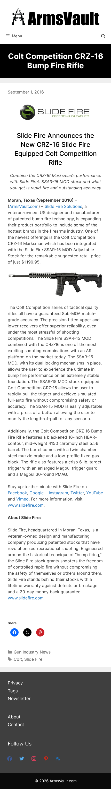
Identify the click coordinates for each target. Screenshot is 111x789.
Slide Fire (33, 659)
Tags (13, 690)
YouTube (94, 492)
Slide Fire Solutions (63, 206)
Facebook (17, 492)
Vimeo (22, 499)
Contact (16, 724)
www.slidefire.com (26, 505)
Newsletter (19, 698)
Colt (18, 659)
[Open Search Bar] (103, 36)
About (14, 716)
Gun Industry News (32, 652)
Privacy (15, 682)
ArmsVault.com (23, 206)
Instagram (58, 492)
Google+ (37, 492)
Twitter (77, 492)
